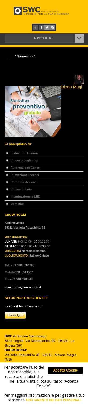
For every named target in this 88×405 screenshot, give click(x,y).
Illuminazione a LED (25, 196)
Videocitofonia (21, 189)
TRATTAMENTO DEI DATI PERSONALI (53, 400)
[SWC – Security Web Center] (45, 11)
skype (52, 27)
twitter (47, 27)
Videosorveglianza (24, 160)
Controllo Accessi (23, 182)
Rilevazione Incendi (25, 175)
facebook (41, 27)
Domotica (17, 204)
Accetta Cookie (65, 370)
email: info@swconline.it (23, 287)
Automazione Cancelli (26, 167)
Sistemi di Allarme (24, 153)
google (35, 27)
